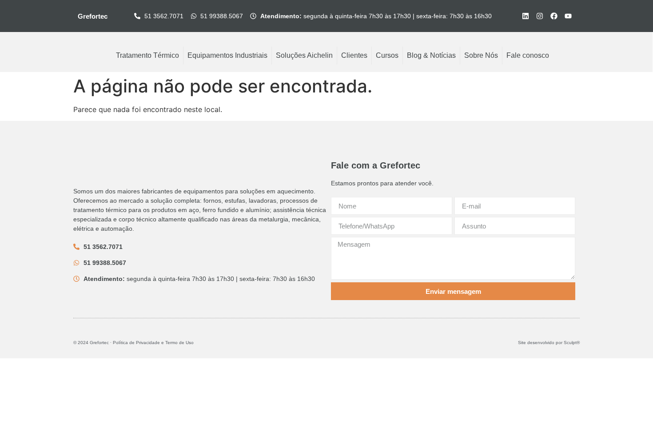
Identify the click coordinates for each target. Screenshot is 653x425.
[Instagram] (540, 16)
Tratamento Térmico (147, 55)
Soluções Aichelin (304, 55)
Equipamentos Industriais (227, 55)
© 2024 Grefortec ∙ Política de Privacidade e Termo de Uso (133, 342)
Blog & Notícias (431, 55)
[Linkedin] (525, 16)
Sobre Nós (481, 55)
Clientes (354, 55)
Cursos (387, 55)
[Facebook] (554, 16)
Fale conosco (527, 55)
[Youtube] (568, 16)
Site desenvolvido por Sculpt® (549, 342)
